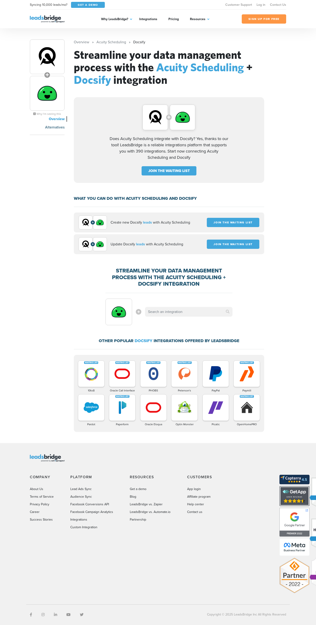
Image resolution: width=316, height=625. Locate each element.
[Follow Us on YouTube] (68, 614)
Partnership (138, 519)
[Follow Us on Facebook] (31, 614)
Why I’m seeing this (48, 113)
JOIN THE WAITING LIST (169, 170)
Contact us (194, 511)
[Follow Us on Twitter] (82, 614)
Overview (57, 119)
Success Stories (41, 519)
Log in (261, 4)
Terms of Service (42, 496)
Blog (133, 496)
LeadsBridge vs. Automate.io (150, 511)
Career (35, 511)
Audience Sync (81, 496)
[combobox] (188, 312)
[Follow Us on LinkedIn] (55, 614)
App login (194, 489)
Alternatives (55, 127)
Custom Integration (83, 527)
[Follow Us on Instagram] (43, 614)
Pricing (173, 19)
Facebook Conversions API (89, 504)
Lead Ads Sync (81, 489)
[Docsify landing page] (47, 93)
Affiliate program (199, 496)
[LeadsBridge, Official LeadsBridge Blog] (47, 18)
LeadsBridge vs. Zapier (146, 504)
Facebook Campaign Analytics (91, 511)
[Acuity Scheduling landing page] (47, 56)
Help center (195, 504)
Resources (197, 19)
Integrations (148, 19)
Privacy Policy (39, 504)
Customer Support (238, 4)
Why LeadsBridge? (114, 19)
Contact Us (278, 4)
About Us (36, 489)
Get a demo (138, 489)
